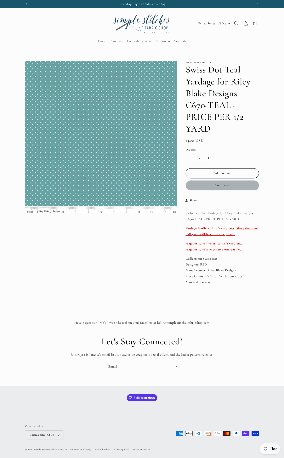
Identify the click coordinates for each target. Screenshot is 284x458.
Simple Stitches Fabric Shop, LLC (52, 449)
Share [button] (193, 200)
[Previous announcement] (26, 4)
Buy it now (222, 185)
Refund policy (102, 449)
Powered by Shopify (80, 449)
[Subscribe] (175, 367)
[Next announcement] (258, 4)
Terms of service (141, 449)
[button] (115, 41)
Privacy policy (121, 449)
